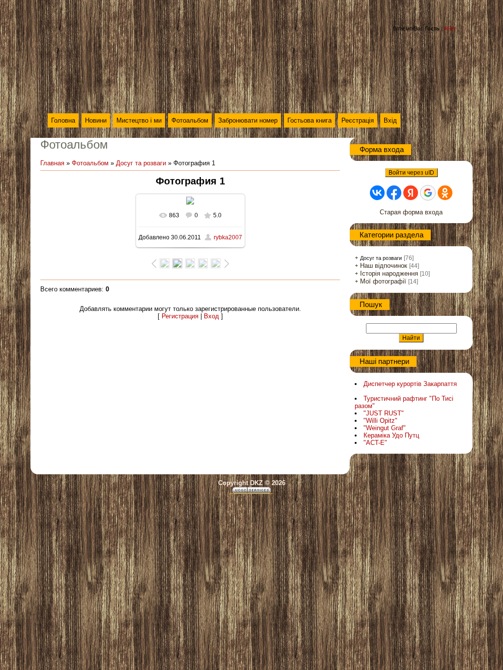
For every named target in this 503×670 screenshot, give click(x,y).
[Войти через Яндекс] (410, 192)
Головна (63, 120)
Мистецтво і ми (139, 120)
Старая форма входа (411, 212)
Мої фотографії (383, 281)
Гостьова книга (309, 120)
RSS (449, 28)
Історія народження (389, 273)
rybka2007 (228, 237)
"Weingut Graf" (384, 428)
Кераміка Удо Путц (391, 435)
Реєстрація (357, 120)
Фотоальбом (189, 120)
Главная (52, 163)
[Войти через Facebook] (394, 192)
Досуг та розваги (141, 163)
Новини (96, 120)
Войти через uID (411, 172)
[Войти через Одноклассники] (445, 192)
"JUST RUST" (383, 413)
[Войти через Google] (428, 193)
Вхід (390, 120)
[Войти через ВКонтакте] (377, 192)
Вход (211, 316)
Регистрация (180, 316)
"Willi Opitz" (380, 420)
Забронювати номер (248, 120)
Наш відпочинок (383, 265)
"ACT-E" (375, 442)
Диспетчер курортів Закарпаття (410, 383)
